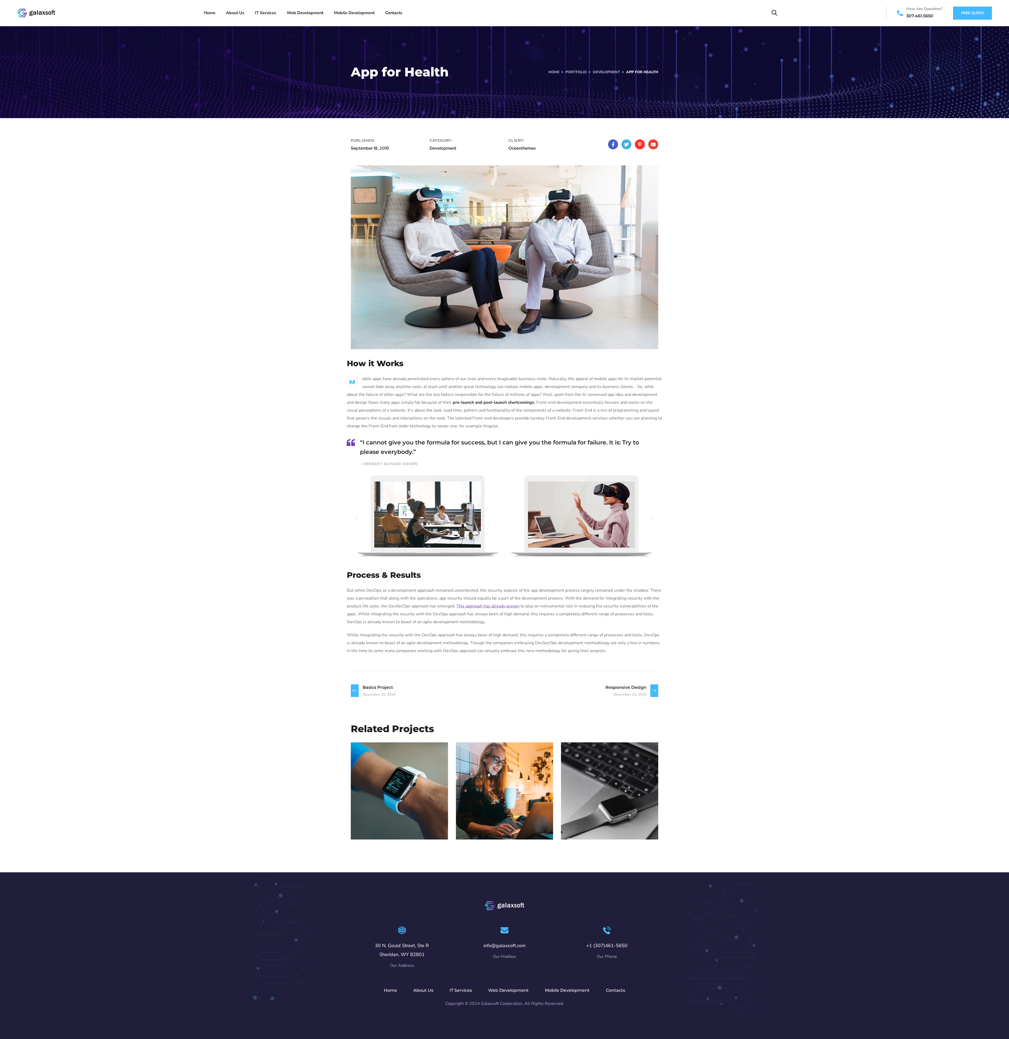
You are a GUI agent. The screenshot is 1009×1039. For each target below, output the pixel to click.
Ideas (399, 828)
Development (606, 72)
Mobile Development (354, 13)
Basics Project (595, 819)
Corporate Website (497, 819)
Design (579, 828)
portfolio (576, 72)
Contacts (393, 13)
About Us (235, 13)
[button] (356, 518)
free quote (972, 13)
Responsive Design (393, 819)
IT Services (265, 13)
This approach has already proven (487, 606)
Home (209, 13)
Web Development (305, 13)
